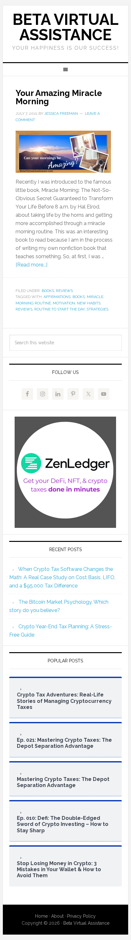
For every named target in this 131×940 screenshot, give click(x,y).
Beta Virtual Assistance (65, 27)
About (57, 916)
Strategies (97, 309)
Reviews (64, 290)
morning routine (33, 303)
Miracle (95, 297)
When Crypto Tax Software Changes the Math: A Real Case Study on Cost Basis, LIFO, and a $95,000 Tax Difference (62, 577)
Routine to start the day (59, 309)
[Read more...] (31, 265)
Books (48, 290)
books (78, 297)
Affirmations (57, 297)
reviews (24, 309)
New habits (88, 303)
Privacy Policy (81, 916)
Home (41, 916)
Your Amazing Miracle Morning (59, 97)
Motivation (64, 303)
